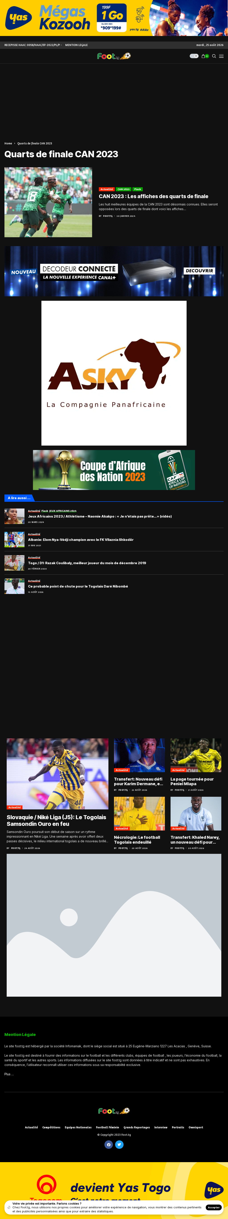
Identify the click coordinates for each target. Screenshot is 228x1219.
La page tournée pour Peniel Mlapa (192, 781)
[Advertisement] (114, 97)
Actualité (107, 189)
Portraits (178, 1127)
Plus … (9, 1074)
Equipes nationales (78, 1127)
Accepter (214, 1207)
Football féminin (107, 1127)
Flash (137, 189)
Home (8, 143)
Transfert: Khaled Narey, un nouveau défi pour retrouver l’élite (195, 840)
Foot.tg (107, 216)
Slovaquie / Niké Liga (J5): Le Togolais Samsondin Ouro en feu (56, 820)
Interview (160, 1127)
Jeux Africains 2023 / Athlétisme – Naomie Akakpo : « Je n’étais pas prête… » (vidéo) (100, 516)
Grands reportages (137, 1127)
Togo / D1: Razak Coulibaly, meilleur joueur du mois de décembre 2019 (87, 563)
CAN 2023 (124, 189)
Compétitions (51, 1127)
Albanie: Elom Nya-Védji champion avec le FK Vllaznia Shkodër (81, 540)
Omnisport (196, 1127)
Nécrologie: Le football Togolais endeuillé (137, 840)
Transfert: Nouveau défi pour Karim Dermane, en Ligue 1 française (138, 781)
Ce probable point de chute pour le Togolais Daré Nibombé (78, 586)
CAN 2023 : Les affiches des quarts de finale (153, 196)
